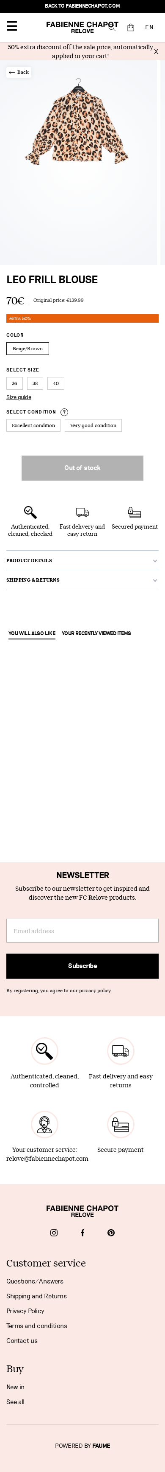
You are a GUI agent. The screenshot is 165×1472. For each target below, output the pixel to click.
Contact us (22, 1341)
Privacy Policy (25, 1311)
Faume (101, 1446)
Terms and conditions (36, 1326)
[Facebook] (83, 1234)
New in (15, 1387)
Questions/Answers (34, 1281)
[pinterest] (111, 1234)
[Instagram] (54, 1234)
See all (15, 1402)
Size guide (18, 397)
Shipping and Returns (36, 1296)
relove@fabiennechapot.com (47, 1158)
